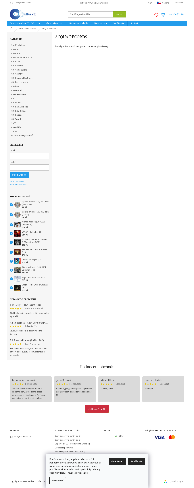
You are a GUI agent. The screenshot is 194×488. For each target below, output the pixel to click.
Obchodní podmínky (64, 447)
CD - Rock (15, 53)
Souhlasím (136, 461)
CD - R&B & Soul (18, 111)
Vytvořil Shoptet (176, 481)
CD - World (16, 119)
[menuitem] (25, 23)
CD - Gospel (16, 90)
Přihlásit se (19, 175)
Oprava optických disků (22, 135)
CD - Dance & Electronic (22, 78)
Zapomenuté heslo (18, 184)
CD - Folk (15, 86)
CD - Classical (17, 65)
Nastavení (57, 480)
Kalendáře (16, 127)
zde (86, 473)
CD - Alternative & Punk (21, 57)
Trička (14, 131)
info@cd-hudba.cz (22, 436)
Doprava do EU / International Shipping (72, 443)
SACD (13, 123)
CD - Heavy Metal (19, 94)
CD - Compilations (19, 69)
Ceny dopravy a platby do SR (68, 440)
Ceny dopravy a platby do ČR (94, 3)
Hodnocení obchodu (97, 366)
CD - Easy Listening (19, 82)
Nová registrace (17, 181)
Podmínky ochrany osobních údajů (70, 451)
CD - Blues (15, 61)
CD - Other (16, 102)
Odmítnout (117, 461)
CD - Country (17, 73)
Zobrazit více (97, 409)
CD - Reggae (17, 115)
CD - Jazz (15, 98)
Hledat (119, 14)
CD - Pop (15, 49)
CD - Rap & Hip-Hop (19, 106)
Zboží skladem (18, 45)
